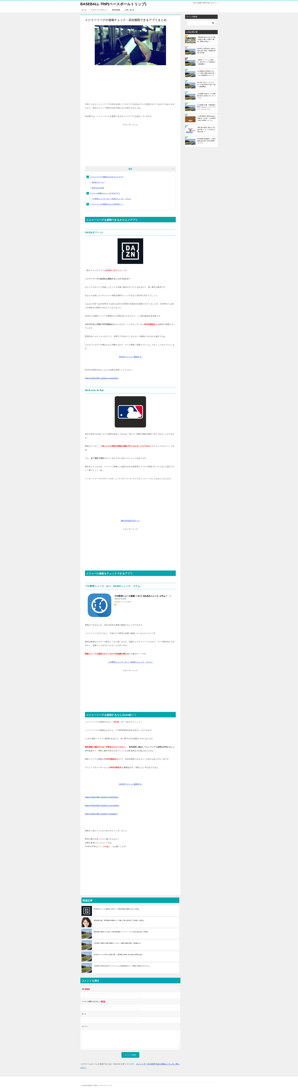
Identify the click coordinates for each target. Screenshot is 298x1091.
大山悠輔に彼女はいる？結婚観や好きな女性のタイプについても (206, 96)
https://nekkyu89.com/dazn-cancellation (102, 806)
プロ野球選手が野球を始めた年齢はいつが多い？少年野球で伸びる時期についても (206, 118)
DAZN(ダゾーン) (98, 182)
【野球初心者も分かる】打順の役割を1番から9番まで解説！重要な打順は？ (206, 39)
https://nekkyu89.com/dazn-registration (101, 378)
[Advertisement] (130, 85)
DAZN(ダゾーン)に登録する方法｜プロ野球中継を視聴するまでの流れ (116, 909)
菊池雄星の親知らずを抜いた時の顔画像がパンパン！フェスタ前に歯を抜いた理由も (121, 932)
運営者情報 (116, 10)
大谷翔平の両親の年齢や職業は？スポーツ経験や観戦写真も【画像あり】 (117, 943)
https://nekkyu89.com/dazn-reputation (101, 814)
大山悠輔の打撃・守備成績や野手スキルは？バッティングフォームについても (206, 107)
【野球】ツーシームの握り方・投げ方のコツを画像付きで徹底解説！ (206, 62)
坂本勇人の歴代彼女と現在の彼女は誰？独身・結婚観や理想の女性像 (206, 51)
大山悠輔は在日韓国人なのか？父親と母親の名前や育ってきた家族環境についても (206, 73)
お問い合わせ (130, 10)
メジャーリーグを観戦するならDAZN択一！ (106, 204)
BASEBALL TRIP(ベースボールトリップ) (113, 4)
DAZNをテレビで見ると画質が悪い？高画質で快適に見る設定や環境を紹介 (118, 954)
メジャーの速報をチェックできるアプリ (105, 193)
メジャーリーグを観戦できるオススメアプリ (107, 177)
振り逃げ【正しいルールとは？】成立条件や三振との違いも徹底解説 (206, 84)
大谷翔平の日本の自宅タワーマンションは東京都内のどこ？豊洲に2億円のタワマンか (121, 966)
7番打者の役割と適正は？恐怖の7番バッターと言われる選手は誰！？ (206, 129)
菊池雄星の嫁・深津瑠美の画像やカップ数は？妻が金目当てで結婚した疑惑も (119, 920)
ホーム (83, 10)
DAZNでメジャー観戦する (130, 357)
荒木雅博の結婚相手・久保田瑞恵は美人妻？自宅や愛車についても (206, 141)
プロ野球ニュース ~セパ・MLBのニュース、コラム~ (111, 199)
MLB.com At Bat (98, 188)
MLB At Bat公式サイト (130, 521)
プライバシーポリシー (99, 10)
